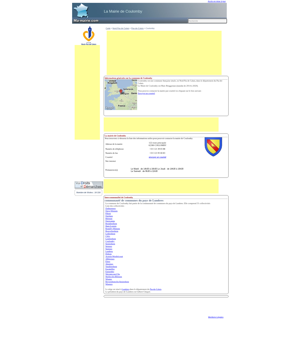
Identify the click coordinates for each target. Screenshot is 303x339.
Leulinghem (110, 239)
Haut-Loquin (110, 226)
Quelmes (109, 216)
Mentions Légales (215, 317)
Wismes (108, 279)
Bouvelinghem (111, 231)
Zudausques (110, 208)
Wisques (109, 284)
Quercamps (110, 221)
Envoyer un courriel (146, 93)
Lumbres (109, 251)
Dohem (108, 254)
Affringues (109, 259)
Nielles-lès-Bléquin (113, 276)
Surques (108, 249)
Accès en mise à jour (217, 1)
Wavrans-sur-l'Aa (112, 274)
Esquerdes (109, 271)
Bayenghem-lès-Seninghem (117, 281)
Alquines (109, 264)
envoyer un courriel (157, 157)
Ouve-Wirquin (111, 211)
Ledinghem (110, 233)
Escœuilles (110, 269)
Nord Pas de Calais (121, 28)
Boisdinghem (111, 223)
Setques (108, 246)
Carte (108, 28)
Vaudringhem (111, 266)
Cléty (107, 236)
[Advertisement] (87, 92)
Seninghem (110, 244)
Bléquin (108, 218)
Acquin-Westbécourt (114, 256)
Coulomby (110, 241)
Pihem (108, 213)
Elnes (107, 261)
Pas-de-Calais (137, 28)
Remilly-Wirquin (112, 228)
